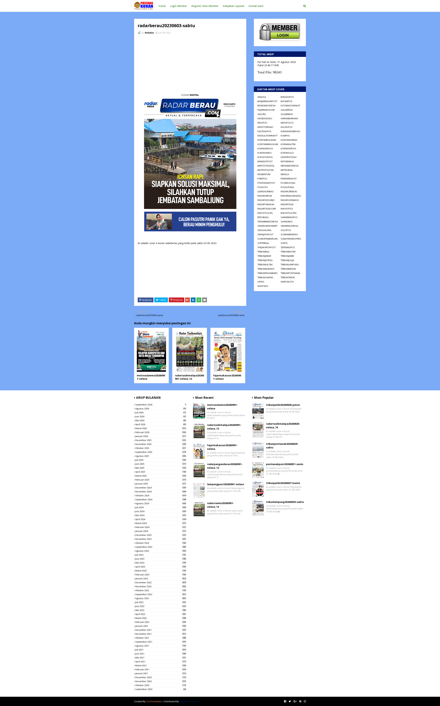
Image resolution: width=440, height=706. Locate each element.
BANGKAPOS (287, 96)
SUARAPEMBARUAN (267, 238)
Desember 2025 (160, 440)
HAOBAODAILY (264, 118)
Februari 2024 (160, 527)
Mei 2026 (160, 420)
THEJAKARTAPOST (266, 247)
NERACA (285, 174)
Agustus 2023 (160, 550)
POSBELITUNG (288, 182)
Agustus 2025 (160, 455)
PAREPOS (262, 178)
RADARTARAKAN (265, 204)
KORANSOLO (287, 152)
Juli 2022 (160, 602)
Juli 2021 (160, 649)
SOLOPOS (286, 230)
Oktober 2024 (160, 495)
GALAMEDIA (287, 109)
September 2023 (160, 546)
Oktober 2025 (160, 448)
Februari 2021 (160, 669)
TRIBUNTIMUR (288, 277)
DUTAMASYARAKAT (290, 105)
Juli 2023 (160, 554)
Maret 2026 (160, 428)
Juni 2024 (160, 511)
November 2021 (160, 633)
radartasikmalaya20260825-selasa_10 (283, 425)
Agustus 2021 (160, 645)
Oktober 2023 (160, 542)
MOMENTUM (263, 174)
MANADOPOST (265, 161)
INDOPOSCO (287, 122)
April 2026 (160, 424)
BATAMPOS (286, 101)
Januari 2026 (160, 436)
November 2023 (160, 538)
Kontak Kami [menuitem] (256, 6)
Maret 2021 (160, 665)
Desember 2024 (160, 487)
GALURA (261, 114)
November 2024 (160, 491)
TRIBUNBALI (263, 251)
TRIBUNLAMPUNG (290, 264)
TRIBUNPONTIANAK (290, 273)
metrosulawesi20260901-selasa (222, 406)
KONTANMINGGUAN (267, 144)
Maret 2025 (160, 475)
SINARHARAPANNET (267, 225)
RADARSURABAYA (290, 200)
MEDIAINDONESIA (290, 165)
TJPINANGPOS (288, 247)
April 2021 (160, 661)
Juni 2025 (160, 463)
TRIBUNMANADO (265, 268)
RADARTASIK (287, 204)
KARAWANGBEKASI (290, 131)
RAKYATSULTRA (288, 212)
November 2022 (160, 586)
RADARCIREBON (289, 191)
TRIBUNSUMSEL (265, 277)
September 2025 (160, 452)
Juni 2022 (160, 606)
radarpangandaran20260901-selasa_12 (225, 465)
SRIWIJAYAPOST (265, 234)
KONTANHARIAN (289, 139)
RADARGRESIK (264, 195)
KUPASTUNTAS (265, 157)
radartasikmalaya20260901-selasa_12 (189, 377)
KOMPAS (285, 135)
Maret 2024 (160, 523)
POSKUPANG (287, 187)
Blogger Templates (189, 701)
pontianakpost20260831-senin (284, 464)
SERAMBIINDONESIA (267, 221)
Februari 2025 (160, 479)
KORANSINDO (264, 152)
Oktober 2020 (160, 685)
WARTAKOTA (287, 281)
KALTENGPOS (264, 131)
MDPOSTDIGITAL (265, 165)
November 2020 (160, 681)
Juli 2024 (160, 507)
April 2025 (160, 471)
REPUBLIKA (263, 217)
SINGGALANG (264, 230)
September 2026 (160, 404)
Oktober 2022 (160, 590)
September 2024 (160, 499)
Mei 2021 (160, 657)
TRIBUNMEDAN (288, 268)
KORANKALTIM (288, 144)
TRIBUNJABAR (264, 255)
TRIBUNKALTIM (264, 264)
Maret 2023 (160, 570)
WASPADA (262, 286)
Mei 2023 (160, 562)
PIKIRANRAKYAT (289, 178)
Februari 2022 (160, 622)
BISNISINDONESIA (266, 105)
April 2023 (160, 566)
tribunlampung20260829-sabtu (285, 502)
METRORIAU (287, 170)
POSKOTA (262, 187)
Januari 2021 (160, 673)
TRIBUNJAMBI (287, 255)
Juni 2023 (160, 558)
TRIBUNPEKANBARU (267, 273)
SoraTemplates (154, 701)
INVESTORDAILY (265, 127)
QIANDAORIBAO (265, 191)
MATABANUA (287, 161)
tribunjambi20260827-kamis (283, 483)
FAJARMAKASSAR (266, 109)
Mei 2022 (160, 610)
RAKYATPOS (287, 208)
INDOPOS (262, 122)
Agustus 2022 (160, 598)
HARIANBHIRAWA (289, 118)
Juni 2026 (160, 416)
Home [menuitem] (162, 6)
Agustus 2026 (160, 408)
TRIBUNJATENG (265, 260)
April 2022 (160, 614)
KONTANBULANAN (266, 139)
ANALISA (261, 96)
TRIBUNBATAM (288, 251)
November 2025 (160, 444)
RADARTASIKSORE (266, 208)
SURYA (284, 243)
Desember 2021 (160, 629)
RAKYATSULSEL (265, 212)
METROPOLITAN (265, 170)
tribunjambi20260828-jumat (283, 404)
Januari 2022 (160, 625)
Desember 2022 (160, 582)
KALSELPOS (287, 127)
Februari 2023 (160, 574)
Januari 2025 (160, 483)
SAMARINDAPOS (289, 217)
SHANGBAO (287, 221)
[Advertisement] (190, 63)
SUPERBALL (263, 243)
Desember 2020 (160, 677)
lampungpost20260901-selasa (225, 484)
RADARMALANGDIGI (291, 195)
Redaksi (149, 32)
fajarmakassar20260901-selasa (222, 447)
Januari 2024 (160, 531)
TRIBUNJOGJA (287, 260)
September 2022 (160, 594)
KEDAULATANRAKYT (267, 135)
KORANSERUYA (265, 148)
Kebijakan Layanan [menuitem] (233, 6)
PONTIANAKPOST (266, 182)
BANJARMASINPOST (267, 101)
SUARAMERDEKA (289, 234)
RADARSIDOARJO (266, 200)
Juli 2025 (160, 459)
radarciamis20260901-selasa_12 (220, 504)
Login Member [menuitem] (178, 6)
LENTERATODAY (289, 157)
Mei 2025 (160, 467)
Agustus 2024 (160, 503)
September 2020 (160, 689)
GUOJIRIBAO (287, 114)
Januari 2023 (160, 578)
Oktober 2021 (160, 637)
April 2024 (160, 519)
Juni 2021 (160, 653)
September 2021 (160, 641)
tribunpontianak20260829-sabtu (282, 445)
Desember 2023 (160, 535)
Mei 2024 (160, 515)
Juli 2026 (160, 412)
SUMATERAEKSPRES (291, 238)
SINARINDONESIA (289, 225)
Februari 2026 (160, 432)
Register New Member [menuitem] (205, 6)
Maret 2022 (160, 618)
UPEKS (260, 281)
